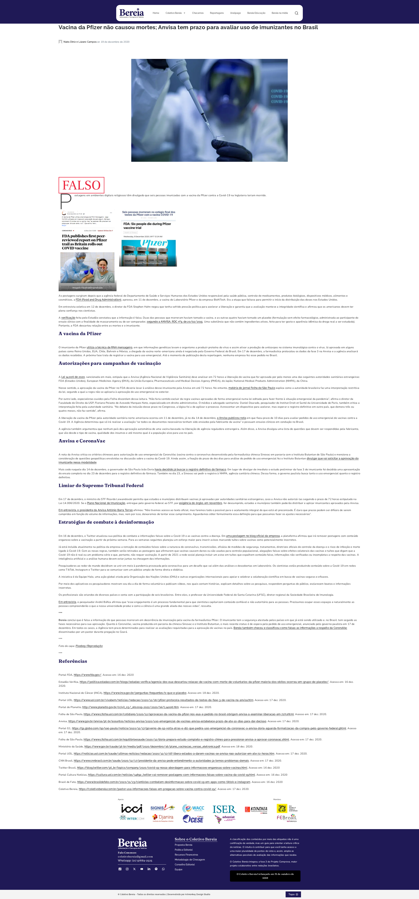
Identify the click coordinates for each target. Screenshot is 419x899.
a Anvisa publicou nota (231, 417)
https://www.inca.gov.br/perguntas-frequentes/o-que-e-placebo (145, 692)
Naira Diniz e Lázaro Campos (80, 41)
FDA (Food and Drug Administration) (98, 299)
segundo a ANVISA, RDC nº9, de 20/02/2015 (175, 321)
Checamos (198, 13)
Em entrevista (67, 602)
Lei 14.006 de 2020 (73, 376)
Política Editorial (184, 849)
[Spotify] (157, 869)
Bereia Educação (256, 13)
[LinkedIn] (150, 869)
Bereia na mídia (280, 13)
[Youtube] (142, 869)
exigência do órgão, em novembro (200, 503)
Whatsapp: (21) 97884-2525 (135, 860)
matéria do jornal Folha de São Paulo (251, 387)
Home (156, 13)
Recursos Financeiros (186, 854)
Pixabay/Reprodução (89, 646)
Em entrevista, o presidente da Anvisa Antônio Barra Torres (96, 510)
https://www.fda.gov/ (87, 674)
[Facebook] (121, 869)
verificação (68, 317)
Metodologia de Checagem (190, 859)
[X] (135, 869)
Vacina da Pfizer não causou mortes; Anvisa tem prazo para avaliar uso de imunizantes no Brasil (188, 27)
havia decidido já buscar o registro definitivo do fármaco (190, 469)
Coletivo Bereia (174, 13)
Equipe (178, 869)
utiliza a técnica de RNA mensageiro (109, 347)
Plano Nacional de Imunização (106, 503)
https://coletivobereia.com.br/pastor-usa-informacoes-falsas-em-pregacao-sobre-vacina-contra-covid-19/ (147, 789)
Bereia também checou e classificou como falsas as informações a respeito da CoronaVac (290, 627)
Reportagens (217, 13)
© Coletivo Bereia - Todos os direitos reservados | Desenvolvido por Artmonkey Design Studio (164, 894)
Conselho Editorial (185, 864)
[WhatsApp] (164, 869)
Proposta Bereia (183, 845)
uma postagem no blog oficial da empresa (253, 535)
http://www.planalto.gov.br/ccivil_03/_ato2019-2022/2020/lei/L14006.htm (130, 707)
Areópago (235, 13)
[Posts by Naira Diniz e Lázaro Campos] (61, 41)
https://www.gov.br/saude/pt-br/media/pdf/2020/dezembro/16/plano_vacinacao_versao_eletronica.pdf (152, 746)
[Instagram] (128, 869)
